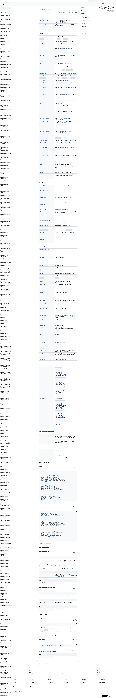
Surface (71, 89)
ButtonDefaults (42, 188)
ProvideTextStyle (43, 315)
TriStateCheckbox (68, 197)
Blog (14, 686)
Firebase (33, 691)
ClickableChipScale (43, 80)
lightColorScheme (58, 398)
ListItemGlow (42, 111)
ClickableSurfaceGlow (43, 89)
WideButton (41, 344)
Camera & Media (32, 683)
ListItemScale (42, 113)
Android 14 (66, 683)
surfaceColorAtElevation (64, 439)
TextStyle (70, 456)
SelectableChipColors (43, 140)
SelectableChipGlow (43, 142)
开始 (112, 10)
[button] (6, 9)
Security (14, 682)
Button (41, 267)
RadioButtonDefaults (43, 222)
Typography (42, 174)
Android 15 (66, 682)
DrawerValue (42, 257)
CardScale (41, 61)
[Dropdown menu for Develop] (28, 1)
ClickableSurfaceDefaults (44, 199)
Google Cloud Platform (39, 691)
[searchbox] (6, 8)
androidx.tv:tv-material (74, 466)
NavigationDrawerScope (44, 20)
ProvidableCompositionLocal (45, 450)
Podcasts (14, 688)
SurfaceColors (42, 166)
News (14, 685)
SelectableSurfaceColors (44, 152)
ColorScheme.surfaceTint (59, 609)
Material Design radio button (59, 319)
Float (62, 113)
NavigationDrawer (62, 100)
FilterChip (68, 202)
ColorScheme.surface (60, 608)
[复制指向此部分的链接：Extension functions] (50, 547)
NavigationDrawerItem (59, 22)
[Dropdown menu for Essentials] (14, 1)
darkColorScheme (58, 367)
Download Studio (84, 683)
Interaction (65, 41)
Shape (58, 48)
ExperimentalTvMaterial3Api (44, 249)
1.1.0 (76, 468)
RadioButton (67, 134)
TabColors (41, 172)
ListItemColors (42, 108)
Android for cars (50, 683)
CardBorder (42, 50)
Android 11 (66, 688)
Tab (56, 28)
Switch (66, 169)
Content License (62, 662)
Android (14, 679)
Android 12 (66, 686)
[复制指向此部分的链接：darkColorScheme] (47, 466)
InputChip (41, 294)
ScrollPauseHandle (43, 24)
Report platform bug (102, 679)
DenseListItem (42, 284)
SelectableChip (73, 140)
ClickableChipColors (43, 75)
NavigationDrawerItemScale (44, 128)
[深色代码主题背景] (76, 471)
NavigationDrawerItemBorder (45, 118)
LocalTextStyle (72, 315)
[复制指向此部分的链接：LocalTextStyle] (46, 639)
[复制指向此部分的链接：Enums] (43, 254)
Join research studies (102, 683)
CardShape (41, 63)
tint (74, 289)
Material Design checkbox (59, 275)
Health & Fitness (32, 682)
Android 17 (66, 679)
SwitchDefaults (42, 234)
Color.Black (45, 635)
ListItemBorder (42, 105)
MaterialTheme (57, 97)
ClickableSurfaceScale (44, 92)
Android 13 (66, 685)
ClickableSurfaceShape (44, 94)
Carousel (41, 273)
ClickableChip (73, 73)
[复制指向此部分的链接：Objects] (44, 182)
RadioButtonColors (43, 134)
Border (41, 36)
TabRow (41, 336)
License (17, 695)
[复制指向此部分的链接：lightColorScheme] (47, 506)
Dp (73, 439)
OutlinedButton (42, 310)
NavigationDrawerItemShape (44, 131)
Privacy (31, 685)
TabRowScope (42, 27)
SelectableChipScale (43, 145)
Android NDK (84, 685)
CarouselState (42, 65)
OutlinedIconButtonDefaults (45, 220)
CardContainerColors (43, 55)
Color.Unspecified (70, 568)
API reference (4, 4)
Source (14, 683)
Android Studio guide (85, 679)
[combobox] (92, 1)
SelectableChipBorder (43, 137)
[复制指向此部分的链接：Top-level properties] (50, 614)
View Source (74, 467)
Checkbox (61, 197)
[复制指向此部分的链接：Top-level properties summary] (55, 447)
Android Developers (41, 9)
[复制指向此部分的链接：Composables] (47, 262)
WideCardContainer (43, 347)
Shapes (41, 164)
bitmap (70, 289)
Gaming (31, 679)
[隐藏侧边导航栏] (11, 696)
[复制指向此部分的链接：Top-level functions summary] (55, 363)
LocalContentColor (65, 290)
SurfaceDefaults (42, 232)
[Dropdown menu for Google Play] (35, 1)
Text (40, 339)
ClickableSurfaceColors (44, 87)
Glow (58, 43)
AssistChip (68, 185)
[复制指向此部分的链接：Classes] (43, 33)
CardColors (41, 53)
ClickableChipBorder (43, 73)
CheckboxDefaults (43, 197)
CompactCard (42, 281)
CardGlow (41, 58)
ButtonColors (42, 41)
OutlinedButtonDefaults (44, 218)
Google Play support (102, 682)
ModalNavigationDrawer (70, 100)
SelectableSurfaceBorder (44, 149)
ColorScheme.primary (42, 566)
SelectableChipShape (43, 147)
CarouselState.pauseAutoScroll (66, 24)
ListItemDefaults (43, 209)
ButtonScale (42, 46)
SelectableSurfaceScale (44, 157)
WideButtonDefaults (43, 241)
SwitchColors (42, 169)
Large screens (50, 679)
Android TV (49, 685)
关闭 (108, 10)
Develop (46, 9)
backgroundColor (56, 564)
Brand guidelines (21, 695)
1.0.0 (76, 620)
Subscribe (105, 695)
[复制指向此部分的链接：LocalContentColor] (48, 618)
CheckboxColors (42, 69)
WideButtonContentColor (44, 177)
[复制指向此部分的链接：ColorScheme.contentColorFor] (53, 551)
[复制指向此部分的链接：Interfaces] (45, 17)
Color (58, 41)
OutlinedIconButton (43, 313)
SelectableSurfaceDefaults (44, 225)
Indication (65, 73)
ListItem (41, 298)
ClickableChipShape (43, 82)
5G (30, 686)
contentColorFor (42, 353)
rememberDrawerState (43, 359)
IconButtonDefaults (43, 204)
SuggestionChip (42, 325)
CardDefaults (42, 192)
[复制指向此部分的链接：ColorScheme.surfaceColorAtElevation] (56, 587)
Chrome (29, 691)
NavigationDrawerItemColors (45, 121)
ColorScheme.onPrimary (56, 566)
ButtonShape (42, 48)
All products (46, 691)
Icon (40, 289)
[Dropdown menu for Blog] (41, 1)
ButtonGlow (41, 43)
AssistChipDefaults (43, 185)
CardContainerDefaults (44, 190)
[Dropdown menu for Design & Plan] (22, 1)
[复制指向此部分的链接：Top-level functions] (50, 462)
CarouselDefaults (43, 195)
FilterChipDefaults (43, 202)
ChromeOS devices (50, 682)
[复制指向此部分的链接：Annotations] (46, 246)
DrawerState (42, 100)
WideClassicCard (42, 350)
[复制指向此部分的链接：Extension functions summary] (55, 431)
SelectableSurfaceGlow (44, 155)
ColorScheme (42, 96)
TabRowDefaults (42, 239)
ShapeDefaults (42, 227)
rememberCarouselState (44, 356)
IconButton (42, 292)
